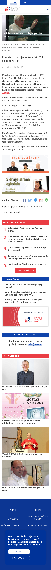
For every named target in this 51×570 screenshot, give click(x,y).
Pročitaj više (23, 270)
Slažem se (19, 552)
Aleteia (5, 93)
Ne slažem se (18, 558)
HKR (38, 2)
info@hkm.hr (35, 344)
